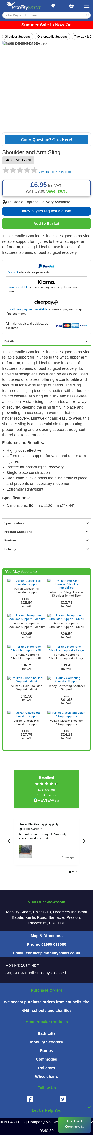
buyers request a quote (44, 212)
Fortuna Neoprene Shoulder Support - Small (66, 625)
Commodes (46, 1059)
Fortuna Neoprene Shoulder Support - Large (66, 656)
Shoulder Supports (17, 36)
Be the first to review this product (56, 172)
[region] (46, 841)
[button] (9, 841)
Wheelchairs (46, 1076)
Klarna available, (18, 287)
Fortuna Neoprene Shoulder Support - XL (26, 656)
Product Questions (18, 531)
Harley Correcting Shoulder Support (66, 687)
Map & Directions (47, 936)
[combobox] (46, 15)
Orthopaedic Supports (52, 36)
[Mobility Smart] (23, 6)
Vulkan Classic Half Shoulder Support (27, 722)
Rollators (46, 1068)
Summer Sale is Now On (46, 24)
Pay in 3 (12, 272)
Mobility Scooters (46, 1042)
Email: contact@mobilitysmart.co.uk (46, 953)
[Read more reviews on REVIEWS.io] (46, 800)
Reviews (10, 540)
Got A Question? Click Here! (46, 139)
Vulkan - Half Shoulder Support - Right (26, 687)
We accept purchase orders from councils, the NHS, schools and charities (46, 1006)
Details (9, 341)
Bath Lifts (47, 1033)
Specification (14, 523)
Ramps (46, 1051)
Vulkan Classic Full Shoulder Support (26, 590)
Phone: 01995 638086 (46, 944)
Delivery (10, 549)
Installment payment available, (27, 309)
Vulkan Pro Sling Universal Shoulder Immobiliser (66, 593)
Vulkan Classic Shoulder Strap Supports (66, 722)
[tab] (46, 341)
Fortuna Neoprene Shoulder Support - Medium (26, 625)
